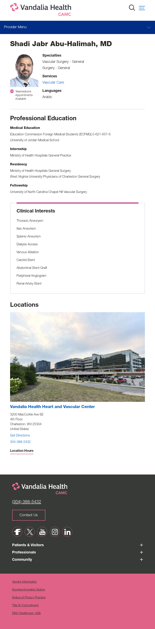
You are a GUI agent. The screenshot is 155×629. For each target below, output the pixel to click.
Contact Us (29, 515)
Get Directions (20, 435)
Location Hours (22, 451)
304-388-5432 (20, 442)
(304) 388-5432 (26, 502)
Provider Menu (15, 27)
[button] (142, 8)
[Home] (41, 10)
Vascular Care (53, 83)
